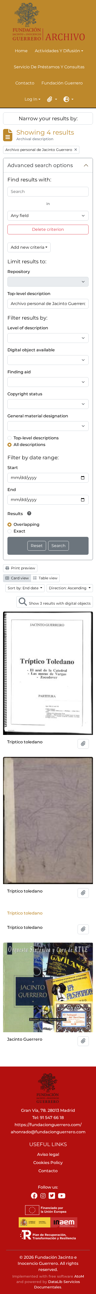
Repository (18, 271)
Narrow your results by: (48, 118)
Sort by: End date (23, 588)
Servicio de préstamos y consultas (49, 66)
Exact (19, 531)
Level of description (27, 327)
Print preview (22, 568)
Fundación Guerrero (62, 83)
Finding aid (19, 371)
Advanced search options (40, 165)
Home (21, 50)
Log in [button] (31, 99)
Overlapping (26, 524)
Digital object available (31, 349)
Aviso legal (48, 1154)
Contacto (24, 83)
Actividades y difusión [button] (57, 51)
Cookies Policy (48, 1162)
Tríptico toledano (24, 913)
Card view (19, 578)
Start (12, 467)
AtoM (79, 1276)
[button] (51, 99)
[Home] (46, 21)
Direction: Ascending (68, 588)
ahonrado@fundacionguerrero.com (48, 1131)
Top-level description (28, 293)
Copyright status (24, 394)
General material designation (37, 416)
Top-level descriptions (36, 438)
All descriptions (29, 444)
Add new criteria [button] (27, 247)
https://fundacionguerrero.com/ (48, 1124)
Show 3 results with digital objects (59, 603)
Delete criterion (48, 229)
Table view (47, 578)
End (11, 489)
